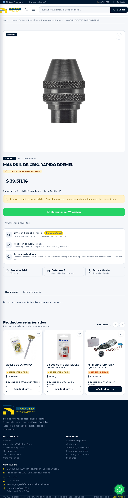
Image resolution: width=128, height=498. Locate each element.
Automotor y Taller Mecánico (17, 444)
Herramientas (18, 20)
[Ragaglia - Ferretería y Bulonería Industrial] (10, 10)
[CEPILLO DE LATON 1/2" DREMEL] (22, 346)
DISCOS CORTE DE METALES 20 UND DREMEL (63, 366)
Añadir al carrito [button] (105, 389)
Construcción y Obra (13, 447)
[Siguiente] (122, 324)
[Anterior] (115, 324)
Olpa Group (119, 497)
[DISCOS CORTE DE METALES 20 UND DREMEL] (64, 346)
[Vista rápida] (23, 358)
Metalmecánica (11, 458)
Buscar (121, 9)
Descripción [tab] (11, 292)
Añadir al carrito (23, 389)
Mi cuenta (71, 458)
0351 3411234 (13, 476)
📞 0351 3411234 (103, 2)
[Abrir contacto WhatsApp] (119, 489)
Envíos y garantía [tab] (32, 292)
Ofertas (7, 440)
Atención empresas (76, 440)
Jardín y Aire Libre (12, 454)
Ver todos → (104, 324)
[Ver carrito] (26, 10)
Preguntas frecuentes (77, 451)
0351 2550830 (13, 480)
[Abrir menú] (33, 9)
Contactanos (72, 444)
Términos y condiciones (78, 447)
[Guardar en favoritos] (119, 36)
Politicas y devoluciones (78, 454)
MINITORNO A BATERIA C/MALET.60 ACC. (101, 366)
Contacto (121, 2)
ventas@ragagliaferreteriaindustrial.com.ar (28, 484)
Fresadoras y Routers (51, 20)
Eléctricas (33, 20)
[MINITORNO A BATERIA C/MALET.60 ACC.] (105, 346)
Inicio (5, 20)
